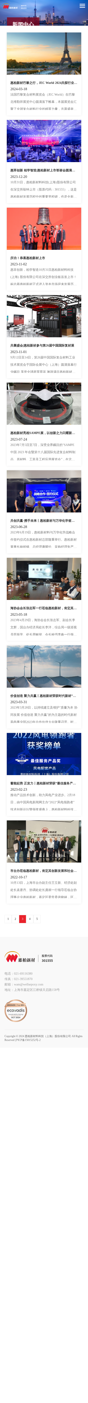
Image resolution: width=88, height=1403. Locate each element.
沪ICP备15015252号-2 (28, 1040)
